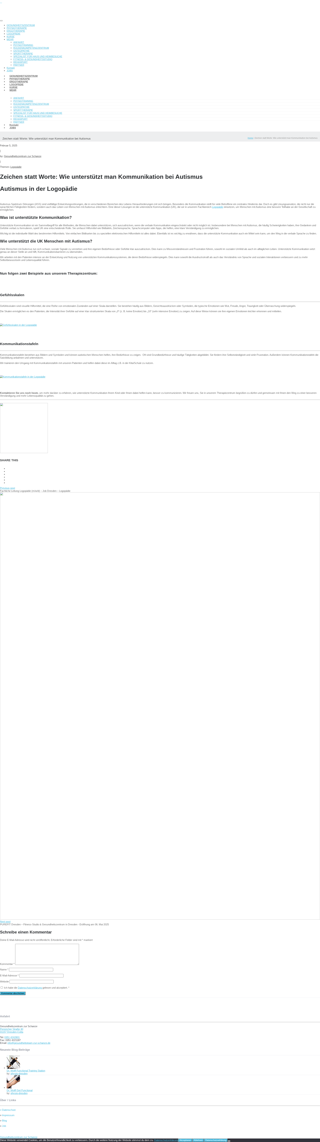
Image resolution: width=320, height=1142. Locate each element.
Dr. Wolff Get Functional (19, 1090)
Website (4, 981)
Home (250, 138)
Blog (4, 1120)
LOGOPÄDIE (13, 33)
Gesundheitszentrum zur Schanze (22, 156)
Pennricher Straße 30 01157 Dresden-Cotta (11, 1030)
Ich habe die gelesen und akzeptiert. (36, 987)
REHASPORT (20, 62)
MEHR (10, 39)
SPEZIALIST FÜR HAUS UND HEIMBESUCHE (37, 56)
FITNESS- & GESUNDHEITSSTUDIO (32, 59)
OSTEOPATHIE (21, 50)
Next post (5, 921)
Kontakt (11, 67)
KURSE (10, 36)
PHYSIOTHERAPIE (17, 28)
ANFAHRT (18, 42)
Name (4, 969)
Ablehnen (198, 1140)
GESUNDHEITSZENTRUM (21, 25)
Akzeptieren (185, 1140)
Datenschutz (8, 1109)
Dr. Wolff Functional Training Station (26, 1070)
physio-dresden (19, 1073)
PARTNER (18, 65)
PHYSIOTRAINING (23, 45)
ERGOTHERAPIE (16, 31)
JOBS (13, 127)
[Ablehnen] (229, 1140)
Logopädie (16, 166)
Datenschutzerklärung (30, 987)
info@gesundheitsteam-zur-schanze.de (29, 1043)
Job (3, 1125)
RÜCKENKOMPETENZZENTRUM (31, 48)
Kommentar (7, 964)
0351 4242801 (12, 1037)
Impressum (7, 1115)
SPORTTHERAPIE (23, 53)
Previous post (7, 488)
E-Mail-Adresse (9, 975)
